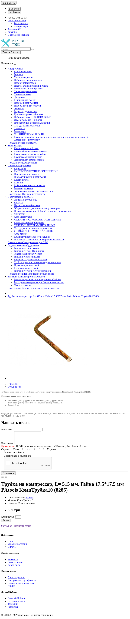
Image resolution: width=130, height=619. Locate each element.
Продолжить (8, 473)
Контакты (13, 559)
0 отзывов (6, 526)
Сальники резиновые (25, 91)
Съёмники (19, 128)
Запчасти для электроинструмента (26, 276)
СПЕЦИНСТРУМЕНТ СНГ (29, 134)
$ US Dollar (14, 9)
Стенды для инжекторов (27, 125)
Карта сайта (14, 565)
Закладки (13, 604)
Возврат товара (16, 562)
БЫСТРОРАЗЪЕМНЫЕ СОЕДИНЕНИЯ (36, 171)
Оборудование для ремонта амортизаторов (37, 208)
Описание (13, 384)
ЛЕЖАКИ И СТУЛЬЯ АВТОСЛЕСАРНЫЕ (37, 219)
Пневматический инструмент (30, 177)
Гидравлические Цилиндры (29, 251)
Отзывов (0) (14, 386)
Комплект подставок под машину (32, 236)
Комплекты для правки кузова (30, 259)
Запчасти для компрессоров (29, 159)
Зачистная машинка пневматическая (33, 191)
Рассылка (13, 606)
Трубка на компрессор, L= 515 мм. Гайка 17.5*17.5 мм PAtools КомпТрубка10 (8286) (53, 296)
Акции (11, 585)
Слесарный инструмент (27, 139)
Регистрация (21, 23)
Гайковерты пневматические (29, 185)
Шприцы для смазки (25, 100)
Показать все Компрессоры (22, 162)
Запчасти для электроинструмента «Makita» (37, 279)
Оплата (12, 546)
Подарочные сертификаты (22, 580)
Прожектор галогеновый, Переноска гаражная (39, 239)
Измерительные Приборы (28, 120)
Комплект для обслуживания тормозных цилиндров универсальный (51, 137)
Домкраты (19, 214)
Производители (16, 577)
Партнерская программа (21, 583)
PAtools (29, 497)
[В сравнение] (5, 477)
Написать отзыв (22, 526)
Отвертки (19, 108)
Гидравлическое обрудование (23, 245)
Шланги (18, 182)
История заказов (16, 601)
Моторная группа (23, 77)
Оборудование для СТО (20, 196)
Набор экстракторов (25, 83)
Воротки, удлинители (25, 111)
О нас (11, 541)
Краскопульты (21, 179)
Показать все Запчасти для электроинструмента (33, 288)
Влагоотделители (23, 188)
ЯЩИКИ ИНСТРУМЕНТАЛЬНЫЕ (33, 231)
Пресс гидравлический (26, 265)
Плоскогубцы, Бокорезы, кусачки (32, 122)
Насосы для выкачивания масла (31, 85)
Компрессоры (15, 145)
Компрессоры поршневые (28, 157)
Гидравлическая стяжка (26, 248)
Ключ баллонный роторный (29, 222)
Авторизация (21, 26)
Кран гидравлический (26, 268)
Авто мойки (20, 234)
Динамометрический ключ (28, 114)
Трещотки (19, 97)
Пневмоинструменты (19, 165)
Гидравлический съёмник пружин (32, 271)
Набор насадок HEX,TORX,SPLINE (33, 117)
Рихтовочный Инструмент (28, 88)
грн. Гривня (14, 12)
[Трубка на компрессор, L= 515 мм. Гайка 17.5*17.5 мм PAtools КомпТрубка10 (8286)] (47, 378)
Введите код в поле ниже (17, 455)
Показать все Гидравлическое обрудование (31, 273)
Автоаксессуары (23, 216)
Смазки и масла (22, 285)
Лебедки (18, 202)
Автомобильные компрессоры (30, 151)
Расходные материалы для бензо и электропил (39, 282)
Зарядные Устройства (25, 199)
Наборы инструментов (26, 102)
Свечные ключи (22, 94)
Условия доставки (17, 544)
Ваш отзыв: (7, 443)
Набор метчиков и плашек (28, 80)
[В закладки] (2, 477)
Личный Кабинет (17, 598)
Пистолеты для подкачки (27, 174)
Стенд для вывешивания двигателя (33, 228)
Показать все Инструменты (22, 142)
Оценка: (5, 449)
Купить (6, 520)
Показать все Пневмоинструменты (26, 194)
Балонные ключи (23, 71)
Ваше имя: (7, 429)
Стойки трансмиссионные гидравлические (37, 262)
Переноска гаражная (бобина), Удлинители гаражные (43, 211)
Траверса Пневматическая (28, 253)
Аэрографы (20, 168)
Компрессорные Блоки (26, 148)
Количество (7, 516)
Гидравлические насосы (27, 256)
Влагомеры (20, 131)
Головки (18, 74)
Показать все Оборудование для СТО (28, 242)
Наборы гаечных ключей (27, 105)
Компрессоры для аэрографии (30, 154)
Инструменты (15, 68)
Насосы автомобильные (27, 205)
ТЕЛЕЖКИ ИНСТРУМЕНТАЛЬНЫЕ (34, 225)
